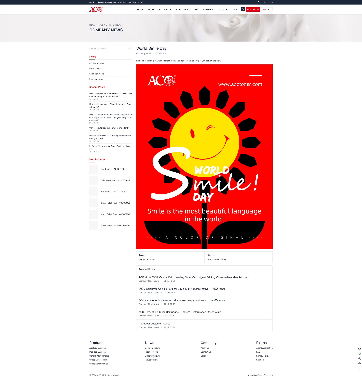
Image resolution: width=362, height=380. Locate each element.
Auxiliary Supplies (97, 348)
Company (209, 9)
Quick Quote (253, 9)
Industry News (96, 79)
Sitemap (260, 360)
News (167, 9)
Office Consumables (98, 363)
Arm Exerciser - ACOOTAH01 (114, 191)
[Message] (359, 348)
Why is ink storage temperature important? (109, 128)
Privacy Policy (262, 356)
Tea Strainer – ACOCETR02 (113, 169)
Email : (102, 2)
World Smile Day (151, 48)
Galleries (204, 356)
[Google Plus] (265, 2)
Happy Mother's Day (216, 259)
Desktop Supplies (97, 352)
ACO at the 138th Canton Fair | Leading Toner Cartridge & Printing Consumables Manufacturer (193, 277)
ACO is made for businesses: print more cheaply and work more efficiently (182, 300)
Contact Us (206, 352)
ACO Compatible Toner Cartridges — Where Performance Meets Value (180, 311)
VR (235, 9)
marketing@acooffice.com (260, 375)
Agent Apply (183, 9)
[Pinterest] (268, 2)
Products (154, 9)
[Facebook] (258, 2)
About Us (205, 348)
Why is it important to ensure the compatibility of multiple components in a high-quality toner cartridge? (110, 117)
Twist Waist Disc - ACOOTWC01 (115, 180)
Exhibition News (96, 73)
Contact (224, 9)
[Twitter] (261, 2)
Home (140, 9)
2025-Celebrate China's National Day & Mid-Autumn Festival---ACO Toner (182, 288)
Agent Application (264, 348)
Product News (96, 68)
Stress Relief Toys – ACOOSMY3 (115, 203)
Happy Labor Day (147, 259)
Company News (143, 53)
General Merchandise (99, 356)
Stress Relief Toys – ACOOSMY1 (115, 225)
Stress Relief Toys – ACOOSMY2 (115, 214)
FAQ (197, 9)
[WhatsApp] (359, 353)
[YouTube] (272, 2)
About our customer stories (154, 323)
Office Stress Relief (98, 360)
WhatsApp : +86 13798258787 (130, 2)
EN (267, 9)
